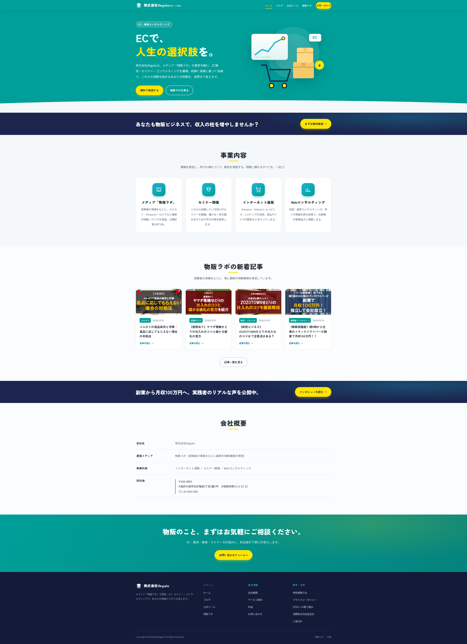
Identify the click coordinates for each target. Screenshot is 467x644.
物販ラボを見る (179, 90)
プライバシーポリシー (305, 600)
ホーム (268, 5)
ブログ (279, 5)
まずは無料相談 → (316, 124)
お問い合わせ (323, 5)
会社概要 (253, 592)
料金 (250, 607)
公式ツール (293, 5)
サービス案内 (255, 600)
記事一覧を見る (233, 362)
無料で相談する (149, 90)
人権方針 (297, 621)
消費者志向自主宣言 (303, 614)
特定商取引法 (300, 592)
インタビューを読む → (313, 392)
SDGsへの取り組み (303, 607)
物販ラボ (307, 5)
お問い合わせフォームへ (233, 555)
